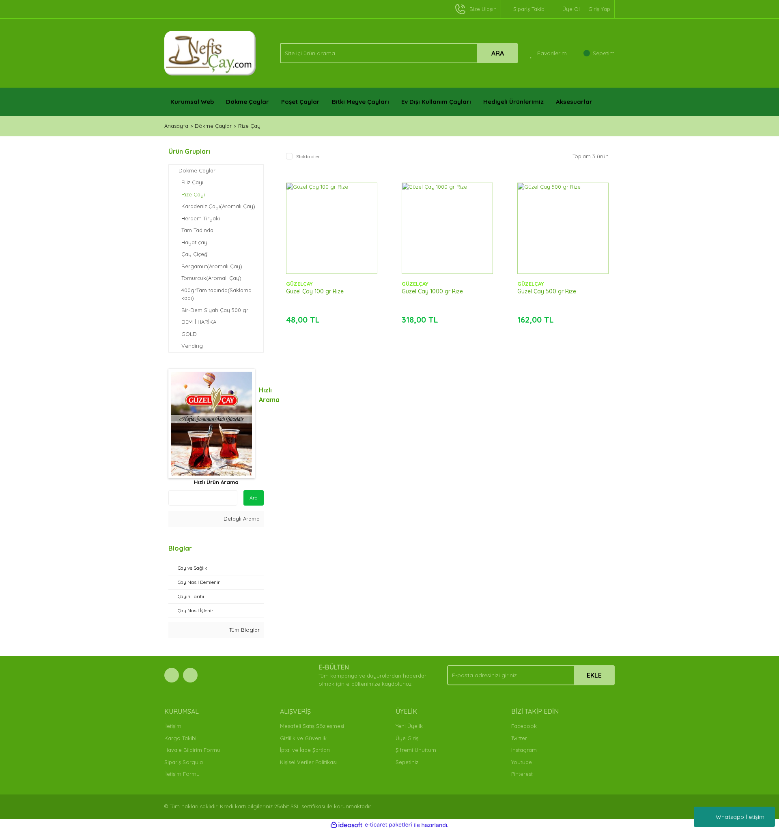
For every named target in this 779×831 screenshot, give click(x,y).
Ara (254, 498)
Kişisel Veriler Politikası (308, 762)
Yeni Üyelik (409, 726)
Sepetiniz (407, 762)
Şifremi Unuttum (416, 750)
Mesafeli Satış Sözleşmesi (312, 726)
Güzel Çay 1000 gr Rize (432, 291)
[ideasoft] (346, 825)
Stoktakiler (308, 156)
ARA (497, 53)
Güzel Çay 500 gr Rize (546, 291)
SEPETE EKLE (331, 236)
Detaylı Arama (241, 518)
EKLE (594, 675)
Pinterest (522, 774)
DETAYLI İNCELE (331, 216)
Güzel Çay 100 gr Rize (315, 291)
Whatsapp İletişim (740, 816)
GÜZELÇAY (299, 283)
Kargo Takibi (180, 738)
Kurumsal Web (192, 101)
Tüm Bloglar (244, 629)
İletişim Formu (182, 774)
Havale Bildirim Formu (192, 750)
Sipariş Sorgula (183, 762)
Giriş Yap (599, 9)
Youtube (521, 762)
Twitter (519, 738)
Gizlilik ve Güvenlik (303, 738)
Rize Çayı (250, 126)
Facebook (524, 726)
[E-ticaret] (388, 825)
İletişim (172, 726)
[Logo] (210, 52)
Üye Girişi (408, 738)
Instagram (524, 750)
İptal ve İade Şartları (305, 750)
